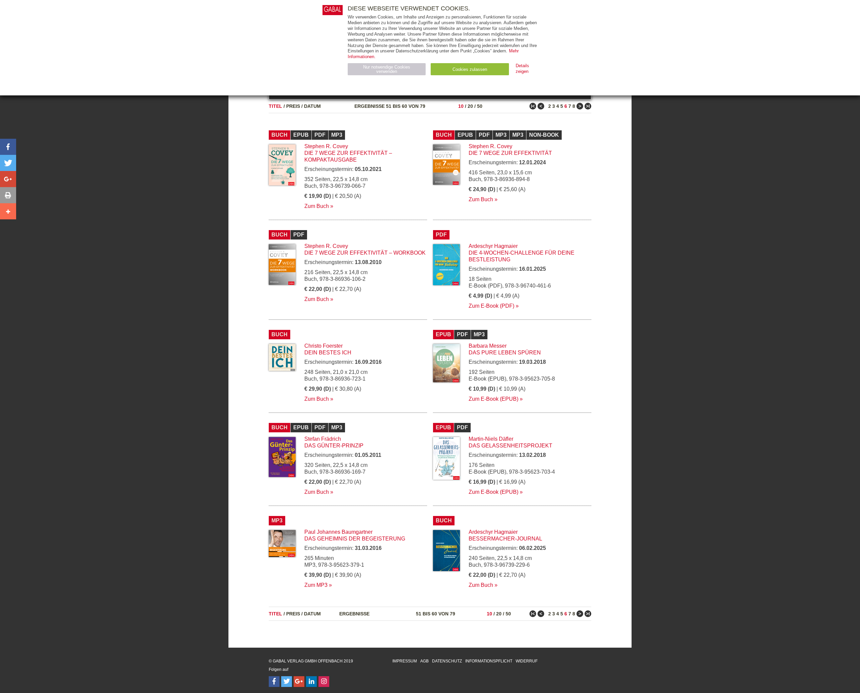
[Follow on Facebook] (274, 681)
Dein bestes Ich (327, 352)
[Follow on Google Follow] (299, 681)
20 (470, 106)
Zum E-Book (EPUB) (493, 399)
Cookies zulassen (470, 69)
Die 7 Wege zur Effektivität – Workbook (365, 253)
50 (479, 106)
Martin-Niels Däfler (491, 439)
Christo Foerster (323, 346)
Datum (312, 106)
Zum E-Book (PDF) (491, 306)
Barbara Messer (488, 346)
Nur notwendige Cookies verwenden (386, 69)
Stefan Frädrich (322, 439)
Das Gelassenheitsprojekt (510, 445)
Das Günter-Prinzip (333, 445)
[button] (8, 147)
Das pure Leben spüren (505, 352)
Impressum (404, 661)
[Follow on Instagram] (323, 681)
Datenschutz (447, 661)
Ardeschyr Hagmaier (493, 246)
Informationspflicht (488, 661)
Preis (293, 106)
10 (461, 106)
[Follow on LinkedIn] (311, 681)
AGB (424, 661)
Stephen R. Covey (326, 146)
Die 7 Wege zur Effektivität (510, 153)
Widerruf (527, 661)
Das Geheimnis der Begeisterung (354, 539)
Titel (275, 106)
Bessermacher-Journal (505, 539)
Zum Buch (316, 206)
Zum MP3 (316, 585)
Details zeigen (522, 68)
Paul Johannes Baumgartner (338, 532)
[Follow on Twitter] (286, 681)
